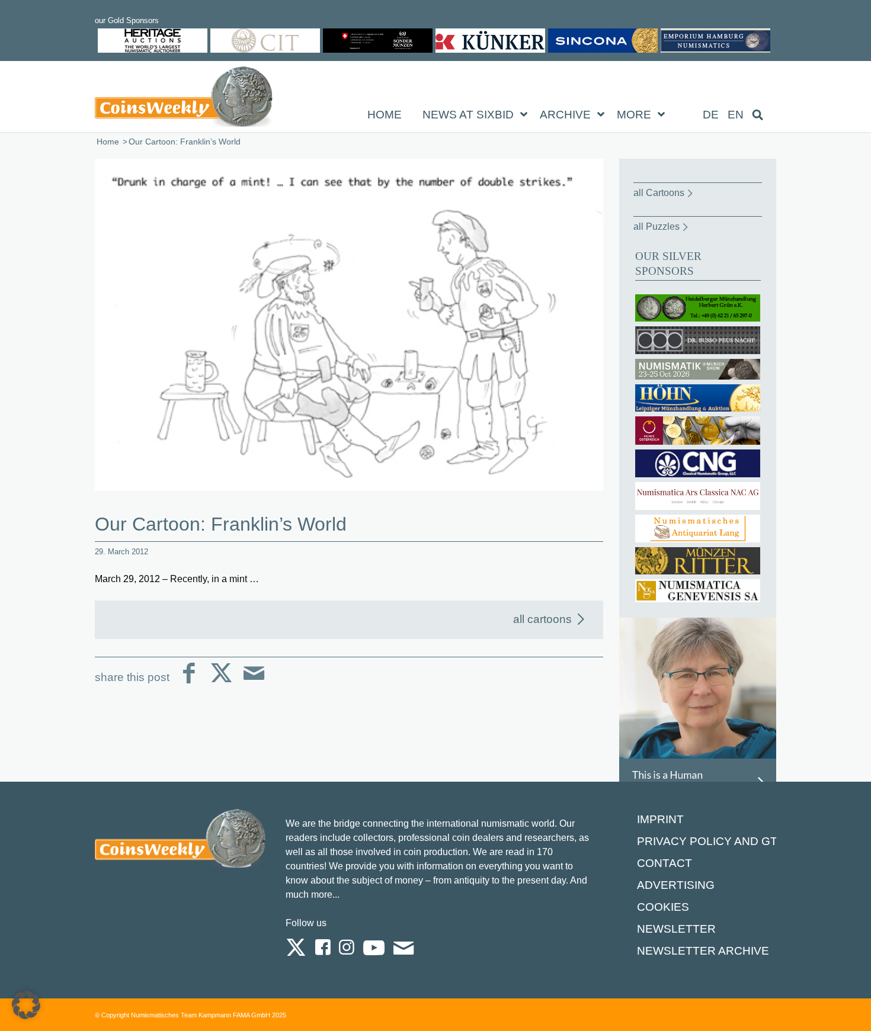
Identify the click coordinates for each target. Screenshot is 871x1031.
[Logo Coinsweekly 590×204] (184, 99)
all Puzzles (656, 226)
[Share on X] (221, 682)
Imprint (660, 819)
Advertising (676, 885)
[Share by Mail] (254, 682)
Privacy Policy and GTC (711, 841)
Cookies (663, 907)
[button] (26, 1005)
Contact (664, 863)
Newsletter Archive (703, 951)
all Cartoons (658, 193)
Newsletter (676, 929)
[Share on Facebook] (188, 682)
